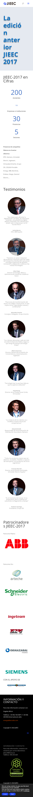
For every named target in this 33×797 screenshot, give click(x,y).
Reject (12, 794)
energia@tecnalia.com (10, 720)
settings (26, 791)
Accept (5, 794)
